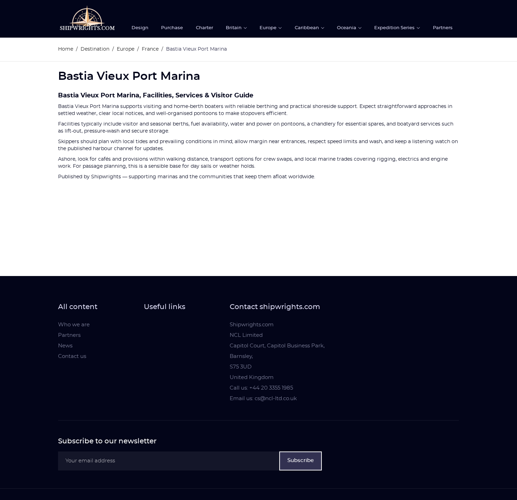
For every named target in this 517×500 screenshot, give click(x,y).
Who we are (74, 324)
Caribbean (307, 28)
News (65, 345)
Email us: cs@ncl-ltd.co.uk (263, 398)
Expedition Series (395, 28)
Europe (268, 28)
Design (140, 28)
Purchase (172, 28)
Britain (234, 28)
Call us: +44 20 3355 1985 (261, 388)
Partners (443, 28)
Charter (204, 28)
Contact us (72, 356)
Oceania (347, 28)
